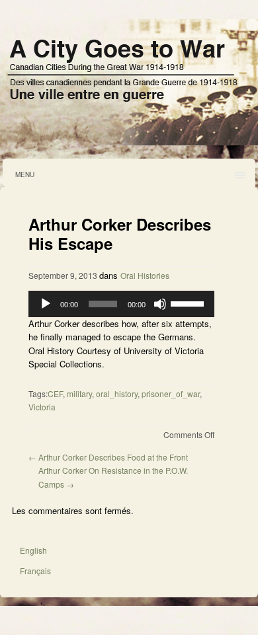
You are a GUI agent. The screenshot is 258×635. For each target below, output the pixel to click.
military (79, 393)
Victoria (42, 406)
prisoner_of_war (171, 393)
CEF (55, 393)
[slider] (189, 303)
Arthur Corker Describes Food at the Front (108, 457)
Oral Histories (144, 275)
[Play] (45, 304)
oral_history (117, 393)
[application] (121, 304)
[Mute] (160, 304)
